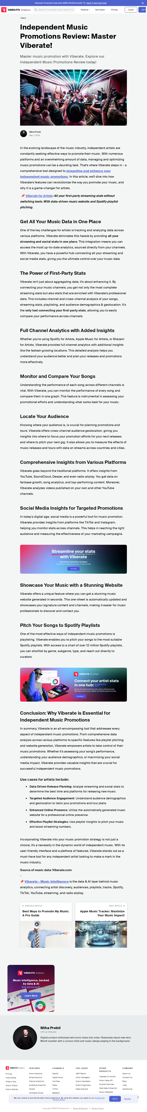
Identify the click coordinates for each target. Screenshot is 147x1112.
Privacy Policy (98, 1108)
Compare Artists (36, 1093)
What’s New (11, 1081)
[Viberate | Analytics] (15, 1069)
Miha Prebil (35, 132)
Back (24, 18)
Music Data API (106, 1080)
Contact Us (127, 1077)
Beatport (56, 1093)
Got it (115, 1099)
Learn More (31, 995)
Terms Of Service (80, 1108)
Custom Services (106, 1084)
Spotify (55, 1073)
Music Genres (12, 1089)
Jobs (124, 1085)
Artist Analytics (35, 1073)
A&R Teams (81, 1073)
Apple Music (57, 1077)
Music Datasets (106, 1092)
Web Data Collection (108, 1088)
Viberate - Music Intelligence (47, 882)
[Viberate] (10, 9)
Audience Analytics (37, 1085)
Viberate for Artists (107, 1076)
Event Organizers (83, 1085)
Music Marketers (83, 1081)
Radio (54, 1085)
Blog (124, 1081)
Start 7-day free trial (96, 3)
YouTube (56, 1081)
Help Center (11, 1077)
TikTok (55, 1089)
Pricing (114, 10)
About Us (126, 1073)
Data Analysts (82, 1089)
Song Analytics (35, 1077)
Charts (32, 1089)
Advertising (127, 1089)
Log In (131, 10)
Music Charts (12, 1085)
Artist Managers (83, 1077)
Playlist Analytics (36, 1081)
